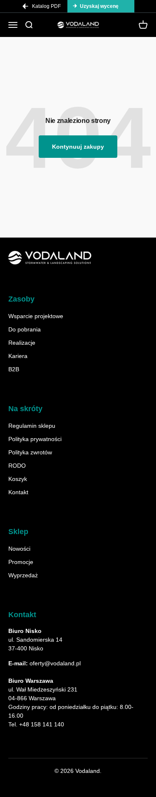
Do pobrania (24, 329)
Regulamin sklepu (31, 425)
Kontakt (18, 492)
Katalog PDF (46, 6)
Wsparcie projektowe (35, 316)
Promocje (20, 562)
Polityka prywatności (35, 439)
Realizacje (21, 342)
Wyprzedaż (23, 575)
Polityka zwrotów (30, 452)
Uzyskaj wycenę (99, 6)
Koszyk (17, 479)
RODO (17, 465)
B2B (13, 369)
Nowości (19, 548)
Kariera (17, 356)
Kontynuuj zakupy (78, 146)
